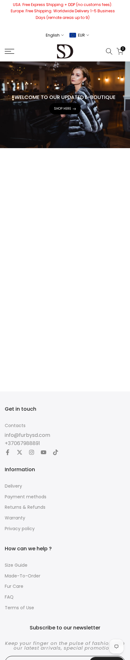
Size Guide (16, 565)
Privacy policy (20, 529)
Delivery (13, 486)
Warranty (15, 518)
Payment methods (25, 497)
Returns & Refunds (25, 507)
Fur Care (14, 586)
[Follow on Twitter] (19, 453)
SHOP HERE (62, 108)
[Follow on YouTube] (43, 453)
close (123, 14)
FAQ (9, 597)
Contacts (15, 426)
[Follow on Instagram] (31, 453)
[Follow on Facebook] (7, 453)
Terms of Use (19, 608)
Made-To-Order (22, 576)
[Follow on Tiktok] (55, 453)
